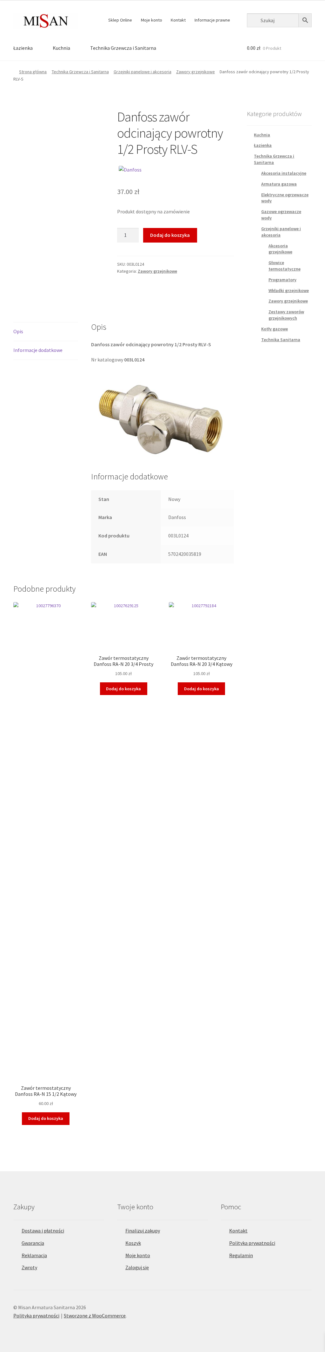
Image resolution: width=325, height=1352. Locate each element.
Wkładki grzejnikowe (289, 290)
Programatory (282, 280)
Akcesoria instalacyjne (283, 173)
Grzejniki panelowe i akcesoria (142, 72)
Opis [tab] (18, 331)
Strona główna (33, 72)
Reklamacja (34, 1255)
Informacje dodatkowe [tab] (38, 350)
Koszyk (133, 1243)
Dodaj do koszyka (170, 235)
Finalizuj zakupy (142, 1230)
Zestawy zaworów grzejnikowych (286, 315)
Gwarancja (33, 1243)
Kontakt (178, 20)
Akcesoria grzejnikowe (280, 249)
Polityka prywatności (252, 1243)
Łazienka (23, 48)
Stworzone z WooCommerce (95, 1315)
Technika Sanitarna (280, 339)
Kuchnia (61, 48)
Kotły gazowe (274, 329)
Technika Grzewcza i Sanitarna (123, 48)
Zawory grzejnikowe (195, 72)
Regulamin (241, 1255)
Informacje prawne (212, 20)
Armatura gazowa (279, 184)
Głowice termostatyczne (285, 266)
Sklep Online (120, 20)
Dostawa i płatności (43, 1230)
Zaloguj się (137, 1267)
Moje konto (151, 20)
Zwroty (29, 1267)
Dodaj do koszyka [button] (45, 1118)
